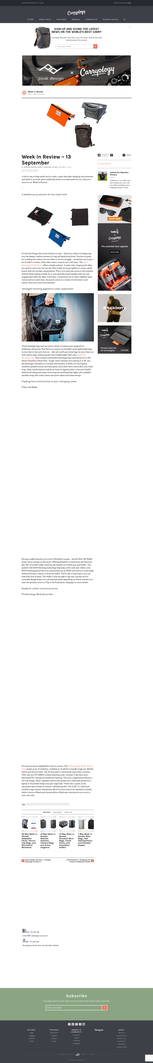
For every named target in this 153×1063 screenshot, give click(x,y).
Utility (31, 1041)
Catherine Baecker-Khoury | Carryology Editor (40, 167)
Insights (54, 1036)
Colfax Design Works (61, 804)
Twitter (76, 1038)
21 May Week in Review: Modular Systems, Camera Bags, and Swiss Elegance (47, 841)
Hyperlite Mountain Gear (45, 804)
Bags (31, 1033)
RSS (80, 1024)
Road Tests (45, 19)
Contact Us (122, 1041)
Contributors (122, 1036)
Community (91, 19)
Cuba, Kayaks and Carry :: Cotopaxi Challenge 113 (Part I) (38, 861)
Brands (76, 19)
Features (61, 19)
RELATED (46, 812)
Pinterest (76, 1041)
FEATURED (57, 812)
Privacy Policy (122, 1047)
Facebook (76, 1035)
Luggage (32, 1036)
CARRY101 (68, 812)
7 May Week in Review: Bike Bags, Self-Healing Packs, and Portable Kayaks (85, 839)
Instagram (83, 1024)
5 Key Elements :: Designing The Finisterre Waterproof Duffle (78, 861)
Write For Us (121, 1038)
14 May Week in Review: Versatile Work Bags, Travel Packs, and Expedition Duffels (66, 841)
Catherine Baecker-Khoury (119, 173)
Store (31, 19)
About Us (121, 1033)
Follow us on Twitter (73, 1024)
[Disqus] (58, 898)
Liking (35, 170)
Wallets (31, 1038)
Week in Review (26, 170)
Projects (54, 1038)
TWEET (105, 155)
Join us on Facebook (69, 1024)
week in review (31, 804)
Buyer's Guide (110, 19)
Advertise (121, 1044)
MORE (129, 155)
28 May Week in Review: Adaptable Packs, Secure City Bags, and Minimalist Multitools (29, 841)
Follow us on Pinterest (76, 1024)
